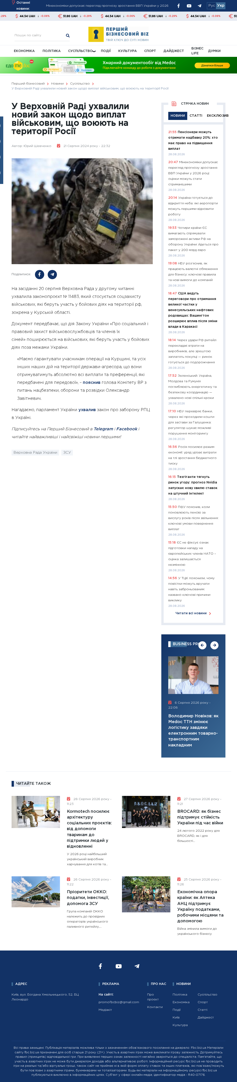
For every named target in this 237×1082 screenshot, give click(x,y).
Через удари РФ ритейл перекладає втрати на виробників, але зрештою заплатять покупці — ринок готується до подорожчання (192, 351)
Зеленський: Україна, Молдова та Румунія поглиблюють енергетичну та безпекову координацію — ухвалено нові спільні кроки (192, 386)
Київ (176, 1017)
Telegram (103, 429)
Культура (127, 51)
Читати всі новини (191, 613)
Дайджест (173, 51)
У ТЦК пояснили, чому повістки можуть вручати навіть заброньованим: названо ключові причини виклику (191, 589)
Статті (202, 1010)
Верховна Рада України (35, 452)
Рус (211, 5)
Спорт (150, 51)
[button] (202, 645)
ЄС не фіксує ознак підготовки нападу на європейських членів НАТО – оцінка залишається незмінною (192, 553)
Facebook (126, 429)
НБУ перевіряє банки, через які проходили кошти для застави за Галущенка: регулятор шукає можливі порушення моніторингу (191, 422)
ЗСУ (67, 452)
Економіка (24, 51)
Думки (214, 51)
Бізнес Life (197, 51)
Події (106, 51)
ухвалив (87, 410)
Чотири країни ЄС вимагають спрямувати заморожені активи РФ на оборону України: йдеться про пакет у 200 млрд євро (193, 238)
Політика (52, 51)
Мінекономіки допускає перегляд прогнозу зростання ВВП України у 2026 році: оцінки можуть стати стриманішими (193, 173)
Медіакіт (105, 1010)
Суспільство (80, 51)
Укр (221, 5)
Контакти (155, 1007)
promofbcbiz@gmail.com (119, 1002)
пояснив (91, 383)
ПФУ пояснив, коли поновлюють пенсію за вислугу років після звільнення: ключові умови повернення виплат (193, 518)
